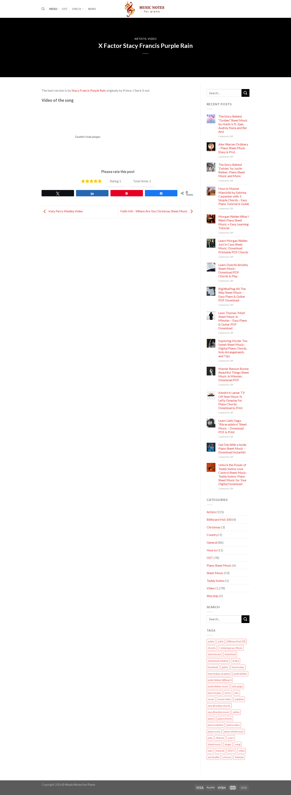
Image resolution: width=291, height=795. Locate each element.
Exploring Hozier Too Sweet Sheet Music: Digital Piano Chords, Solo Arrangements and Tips (232, 348)
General (212, 542)
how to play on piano (219, 673)
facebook (213, 667)
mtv (236, 692)
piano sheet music (234, 731)
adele (211, 641)
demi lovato (214, 654)
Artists (140, 38)
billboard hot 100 (236, 641)
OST (65, 8)
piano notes (233, 725)
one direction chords (219, 705)
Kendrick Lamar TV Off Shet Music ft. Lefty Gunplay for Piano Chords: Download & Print (231, 400)
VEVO (231, 750)
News (92, 8)
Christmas (214, 527)
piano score (214, 731)
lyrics (228, 692)
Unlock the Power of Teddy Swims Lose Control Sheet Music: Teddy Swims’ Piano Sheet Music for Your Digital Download (232, 474)
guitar (225, 667)
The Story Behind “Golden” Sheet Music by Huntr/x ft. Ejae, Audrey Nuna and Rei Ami (233, 123)
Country (212, 535)
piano (211, 718)
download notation (218, 660)
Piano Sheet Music (219, 565)
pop (210, 737)
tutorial (220, 750)
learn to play (214, 692)
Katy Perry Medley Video (65, 211)
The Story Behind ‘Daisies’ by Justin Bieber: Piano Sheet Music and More (231, 170)
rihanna (220, 737)
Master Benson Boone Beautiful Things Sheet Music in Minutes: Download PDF (233, 374)
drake (235, 660)
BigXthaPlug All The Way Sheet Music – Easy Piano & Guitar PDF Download (232, 294)
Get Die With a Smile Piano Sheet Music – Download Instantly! (232, 448)
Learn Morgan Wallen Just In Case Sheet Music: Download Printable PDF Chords (233, 246)
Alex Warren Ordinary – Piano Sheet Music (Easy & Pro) (233, 148)
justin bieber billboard (220, 680)
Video (53, 8)
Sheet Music (215, 573)
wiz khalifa (214, 757)
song (237, 744)
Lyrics (76, 8)
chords (212, 648)
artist (220, 641)
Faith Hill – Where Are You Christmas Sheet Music (154, 211)
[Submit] (245, 93)
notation (239, 699)
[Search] (43, 9)
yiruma (227, 757)
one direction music (218, 712)
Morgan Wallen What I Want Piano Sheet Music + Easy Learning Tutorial (233, 222)
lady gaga (237, 686)
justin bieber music (218, 686)
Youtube (239, 757)
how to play (238, 667)
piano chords (225, 718)
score (231, 737)
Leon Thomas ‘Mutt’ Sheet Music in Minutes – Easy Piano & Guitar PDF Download (232, 320)
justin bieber (240, 673)
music (211, 699)
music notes (224, 699)
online (236, 712)
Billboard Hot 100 (219, 519)
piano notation (215, 725)
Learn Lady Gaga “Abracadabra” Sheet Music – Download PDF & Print (232, 426)
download (230, 654)
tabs (210, 750)
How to (212, 550)
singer (227, 744)
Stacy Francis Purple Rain (89, 90)
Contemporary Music (230, 648)
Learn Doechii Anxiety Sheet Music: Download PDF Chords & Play (233, 270)
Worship (212, 596)
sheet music (214, 744)
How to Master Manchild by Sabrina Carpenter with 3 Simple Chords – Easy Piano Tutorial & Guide (233, 196)
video (241, 750)
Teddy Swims (215, 580)
